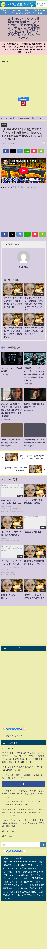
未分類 (4, 124)
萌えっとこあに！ (9, 831)
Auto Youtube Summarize (24, 187)
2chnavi (4, 61)
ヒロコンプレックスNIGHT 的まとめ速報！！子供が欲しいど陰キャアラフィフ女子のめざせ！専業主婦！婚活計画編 (23, 823)
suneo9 (23, 267)
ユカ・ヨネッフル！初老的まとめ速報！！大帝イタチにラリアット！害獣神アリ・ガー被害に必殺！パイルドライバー (23, 812)
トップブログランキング (12, 736)
